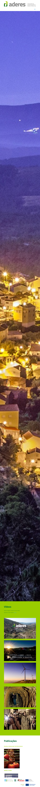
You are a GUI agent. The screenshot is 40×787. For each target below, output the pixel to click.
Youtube (15, 612)
